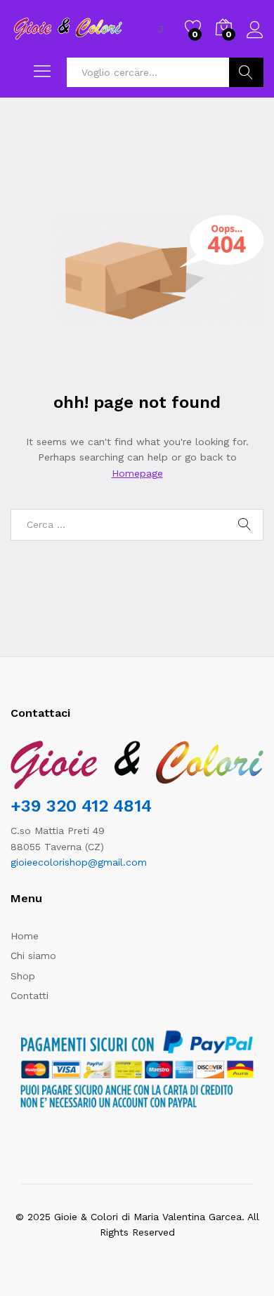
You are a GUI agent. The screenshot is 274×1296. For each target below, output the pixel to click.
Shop (23, 975)
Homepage (137, 473)
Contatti (29, 995)
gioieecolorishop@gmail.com (79, 862)
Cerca (246, 72)
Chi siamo (33, 955)
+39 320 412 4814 (81, 806)
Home (25, 935)
